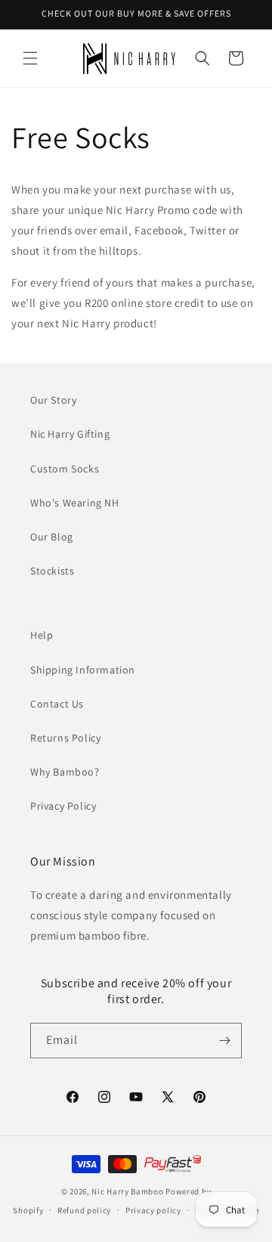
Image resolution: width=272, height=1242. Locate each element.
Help (41, 635)
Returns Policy (65, 738)
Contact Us (57, 704)
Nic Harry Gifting (70, 434)
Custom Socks (64, 468)
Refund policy (84, 1210)
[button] (30, 58)
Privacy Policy (63, 806)
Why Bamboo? (65, 772)
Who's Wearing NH (74, 502)
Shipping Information (82, 670)
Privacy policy (153, 1210)
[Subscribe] (224, 1040)
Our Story (53, 400)
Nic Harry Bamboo (127, 1191)
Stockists (52, 571)
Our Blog (51, 537)
